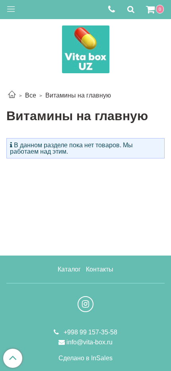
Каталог (69, 269)
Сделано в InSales (85, 358)
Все (30, 95)
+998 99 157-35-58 (89, 332)
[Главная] (12, 95)
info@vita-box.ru (89, 342)
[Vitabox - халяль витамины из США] (85, 48)
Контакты (99, 269)
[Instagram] (85, 304)
